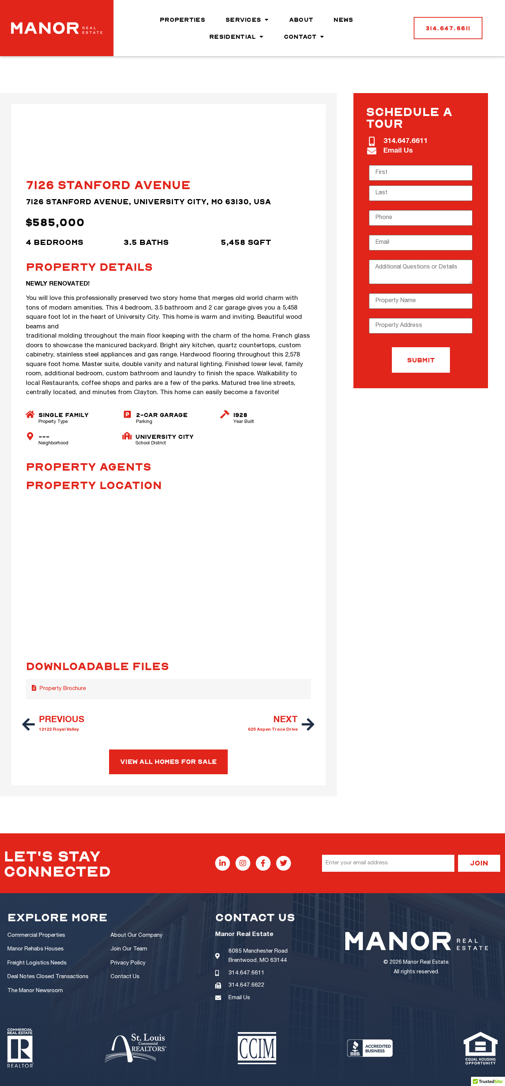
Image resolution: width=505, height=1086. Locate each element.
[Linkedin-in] (222, 863)
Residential (232, 36)
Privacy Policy (128, 963)
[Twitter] (283, 863)
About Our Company (137, 935)
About (301, 19)
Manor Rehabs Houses (35, 949)
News (343, 19)
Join (479, 862)
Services (243, 19)
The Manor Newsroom (35, 991)
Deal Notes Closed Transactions (47, 977)
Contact (300, 36)
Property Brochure (63, 688)
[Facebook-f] (263, 863)
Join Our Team (129, 949)
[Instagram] (242, 863)
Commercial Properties (36, 935)
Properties (182, 19)
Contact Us (125, 977)
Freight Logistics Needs (37, 963)
